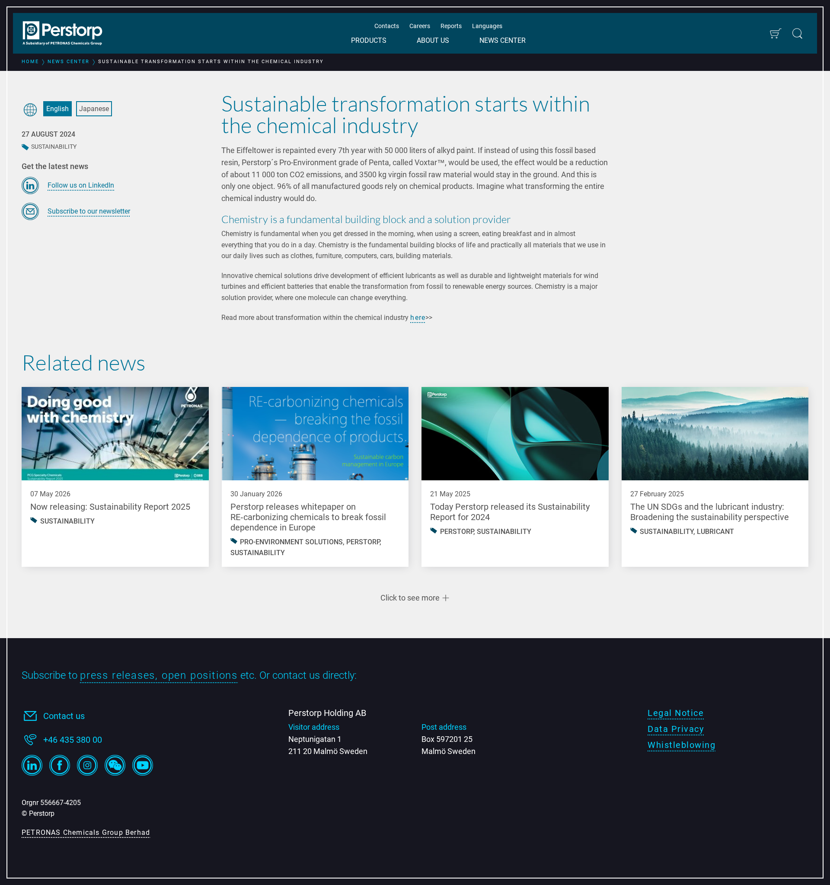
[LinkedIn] (32, 765)
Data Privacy (676, 729)
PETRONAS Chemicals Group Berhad (86, 832)
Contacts (386, 25)
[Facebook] (59, 765)
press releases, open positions (159, 675)
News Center (502, 40)
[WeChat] (115, 765)
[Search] (797, 33)
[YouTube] (142, 765)
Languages (487, 25)
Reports (451, 25)
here (417, 317)
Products (368, 40)
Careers (419, 25)
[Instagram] (87, 765)
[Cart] (775, 33)
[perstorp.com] (67, 34)
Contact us (64, 716)
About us (433, 40)
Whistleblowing (681, 745)
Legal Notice (676, 713)
